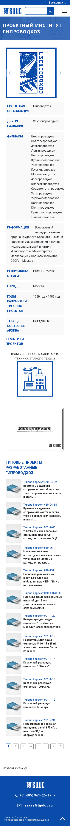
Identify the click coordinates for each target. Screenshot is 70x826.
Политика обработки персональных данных (26, 820)
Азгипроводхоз (41, 179)
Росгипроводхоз (42, 155)
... (46, 746)
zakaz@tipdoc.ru (39, 805)
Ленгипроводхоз (43, 150)
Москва (38, 286)
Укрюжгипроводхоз (45, 198)
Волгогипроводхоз (44, 141)
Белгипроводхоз (43, 136)
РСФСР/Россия (44, 271)
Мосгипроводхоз (43, 174)
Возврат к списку (15, 768)
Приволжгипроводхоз (46, 212)
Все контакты (57, 2)
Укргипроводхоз (42, 165)
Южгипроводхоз (42, 207)
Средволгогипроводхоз (47, 188)
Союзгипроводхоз (46, 121)
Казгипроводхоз (42, 203)
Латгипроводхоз (42, 217)
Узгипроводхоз (41, 193)
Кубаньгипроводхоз (45, 160)
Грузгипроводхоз (43, 169)
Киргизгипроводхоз (45, 184)
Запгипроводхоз (42, 146)
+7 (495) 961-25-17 (35, 795)
